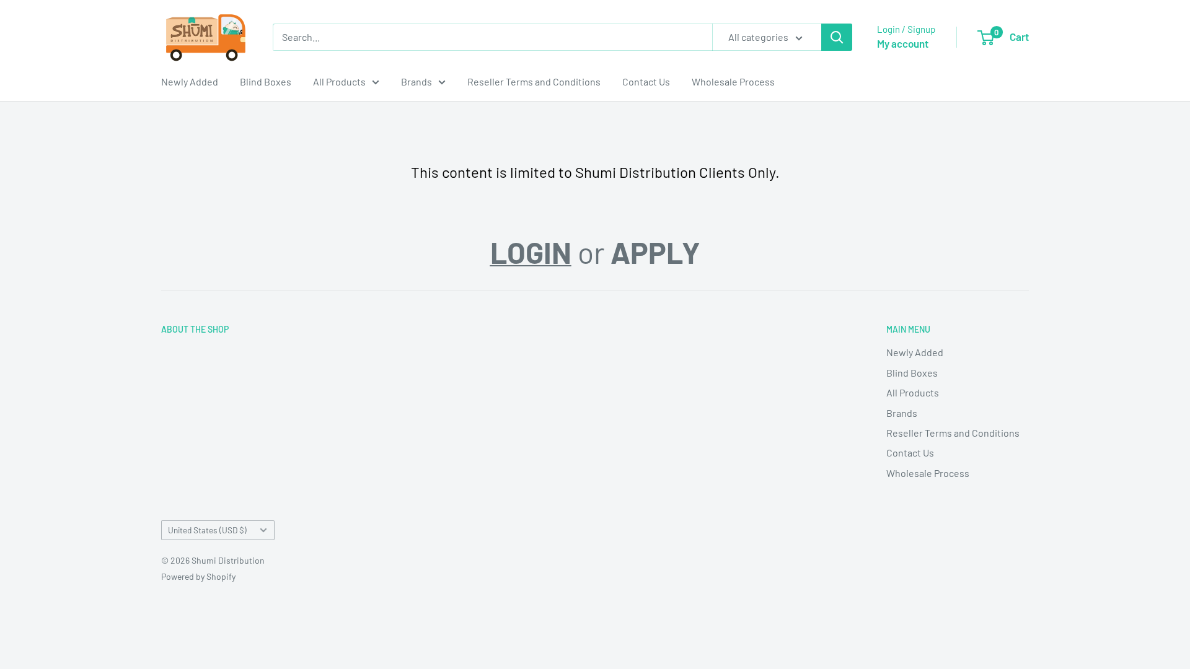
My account (902, 43)
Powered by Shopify (198, 576)
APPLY (655, 252)
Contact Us (646, 81)
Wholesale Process (733, 81)
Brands (416, 81)
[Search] (836, 37)
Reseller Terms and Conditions (534, 81)
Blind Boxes (265, 81)
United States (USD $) (207, 530)
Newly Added (189, 81)
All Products (339, 81)
